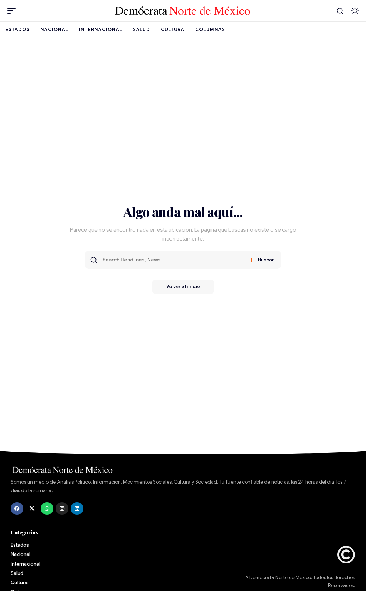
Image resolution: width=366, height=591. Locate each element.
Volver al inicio (183, 287)
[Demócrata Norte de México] (183, 11)
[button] (13, 11)
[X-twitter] (32, 508)
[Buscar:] (174, 260)
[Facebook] (17, 508)
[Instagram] (62, 508)
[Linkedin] (77, 508)
